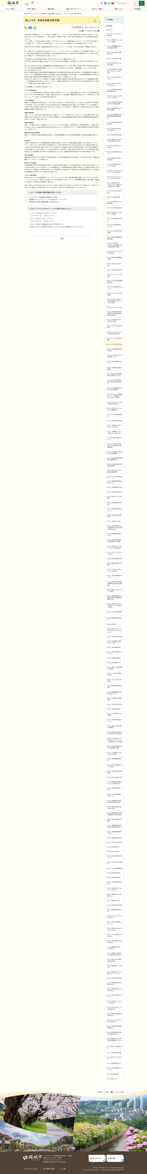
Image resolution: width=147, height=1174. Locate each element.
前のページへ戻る (104, 1092)
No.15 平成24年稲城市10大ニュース (114, 995)
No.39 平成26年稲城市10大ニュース (114, 856)
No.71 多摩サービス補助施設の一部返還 (114, 668)
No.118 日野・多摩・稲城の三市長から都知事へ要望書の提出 (114, 381)
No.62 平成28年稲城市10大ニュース (114, 720)
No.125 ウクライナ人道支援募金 (114, 339)
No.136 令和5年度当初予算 (114, 269)
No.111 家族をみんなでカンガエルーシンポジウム (114, 426)
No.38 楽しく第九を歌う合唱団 (114, 863)
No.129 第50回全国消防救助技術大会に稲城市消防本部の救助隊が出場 (114, 313)
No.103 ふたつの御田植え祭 (114, 476)
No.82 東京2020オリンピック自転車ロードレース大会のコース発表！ (114, 605)
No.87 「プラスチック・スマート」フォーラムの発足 (114, 570)
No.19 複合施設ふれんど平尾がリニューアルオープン (114, 972)
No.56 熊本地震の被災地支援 (114, 759)
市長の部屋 (51, 13)
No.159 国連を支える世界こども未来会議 (114, 129)
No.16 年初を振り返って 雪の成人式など (114, 989)
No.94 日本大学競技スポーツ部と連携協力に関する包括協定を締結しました (114, 527)
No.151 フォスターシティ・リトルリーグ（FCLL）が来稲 (114, 177)
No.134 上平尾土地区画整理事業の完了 (114, 281)
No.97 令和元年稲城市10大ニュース (114, 509)
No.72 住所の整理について (114, 662)
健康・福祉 (51, 9)
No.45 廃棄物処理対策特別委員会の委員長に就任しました (114, 826)
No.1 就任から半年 (112, 1078)
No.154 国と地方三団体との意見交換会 (114, 159)
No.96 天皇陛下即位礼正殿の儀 (114, 515)
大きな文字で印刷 (91, 31)
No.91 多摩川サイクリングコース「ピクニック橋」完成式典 (114, 547)
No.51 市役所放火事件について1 (114, 789)
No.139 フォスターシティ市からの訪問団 (114, 252)
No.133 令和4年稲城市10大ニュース (114, 287)
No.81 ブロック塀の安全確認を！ (114, 612)
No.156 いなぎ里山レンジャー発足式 (114, 146)
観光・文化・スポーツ (73, 9)
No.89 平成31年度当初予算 (114, 558)
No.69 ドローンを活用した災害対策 (114, 680)
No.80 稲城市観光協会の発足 (114, 618)
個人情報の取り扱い (49, 1168)
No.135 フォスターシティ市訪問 (114, 275)
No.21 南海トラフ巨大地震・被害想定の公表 (114, 960)
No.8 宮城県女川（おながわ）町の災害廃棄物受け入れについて (114, 1040)
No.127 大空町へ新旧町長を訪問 (114, 326)
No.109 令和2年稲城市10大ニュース (114, 438)
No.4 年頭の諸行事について (114, 1063)
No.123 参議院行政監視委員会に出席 (114, 349)
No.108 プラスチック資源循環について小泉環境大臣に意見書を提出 (114, 445)
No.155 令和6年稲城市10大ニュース (114, 152)
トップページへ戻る (118, 1092)
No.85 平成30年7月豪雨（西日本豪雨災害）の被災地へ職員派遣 (114, 583)
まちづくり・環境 (97, 9)
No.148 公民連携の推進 (113, 196)
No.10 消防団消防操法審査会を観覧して (114, 1027)
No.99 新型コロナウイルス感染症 (114, 497)
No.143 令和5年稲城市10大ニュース (114, 225)
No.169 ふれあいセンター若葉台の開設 (114, 64)
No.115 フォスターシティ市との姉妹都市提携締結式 (114, 402)
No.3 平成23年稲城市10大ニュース (114, 1068)
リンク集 (63, 1168)
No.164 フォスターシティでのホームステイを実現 (114, 96)
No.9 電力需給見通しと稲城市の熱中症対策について (114, 1033)
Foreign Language (121, 3)
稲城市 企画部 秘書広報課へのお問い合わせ (45, 201)
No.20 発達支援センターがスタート (114, 966)
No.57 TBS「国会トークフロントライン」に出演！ (114, 753)
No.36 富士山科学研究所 (113, 872)
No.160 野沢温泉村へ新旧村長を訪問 (114, 123)
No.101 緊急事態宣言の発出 (114, 487)
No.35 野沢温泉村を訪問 (113, 877)
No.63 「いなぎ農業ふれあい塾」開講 (114, 714)
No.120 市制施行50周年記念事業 (114, 368)
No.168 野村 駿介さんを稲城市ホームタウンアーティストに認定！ (114, 71)
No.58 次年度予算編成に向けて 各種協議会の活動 (114, 747)
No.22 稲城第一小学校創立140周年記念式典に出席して (114, 954)
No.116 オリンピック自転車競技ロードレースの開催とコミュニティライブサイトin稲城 (114, 396)
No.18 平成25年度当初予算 (114, 978)
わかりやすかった (36, 215)
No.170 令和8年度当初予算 (114, 58)
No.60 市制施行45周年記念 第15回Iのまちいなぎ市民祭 (115, 733)
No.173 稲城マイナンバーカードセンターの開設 (114, 40)
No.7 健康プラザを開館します (114, 1047)
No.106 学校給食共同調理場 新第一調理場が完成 (115, 458)
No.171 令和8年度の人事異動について (114, 53)
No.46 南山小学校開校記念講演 (114, 820)
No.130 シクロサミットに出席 (114, 307)
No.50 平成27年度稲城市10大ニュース (114, 795)
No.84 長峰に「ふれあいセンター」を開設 (114, 590)
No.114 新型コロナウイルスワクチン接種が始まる (114, 409)
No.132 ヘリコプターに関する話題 (114, 294)
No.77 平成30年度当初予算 (114, 636)
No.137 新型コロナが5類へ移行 (114, 264)
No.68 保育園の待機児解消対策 (114, 686)
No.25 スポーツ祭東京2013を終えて (114, 935)
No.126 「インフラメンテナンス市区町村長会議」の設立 (114, 333)
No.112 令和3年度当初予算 (114, 420)
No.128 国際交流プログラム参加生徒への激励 (114, 320)
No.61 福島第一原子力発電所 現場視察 (114, 726)
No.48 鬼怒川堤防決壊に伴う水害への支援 (114, 807)
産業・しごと (118, 9)
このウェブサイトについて (30, 1168)
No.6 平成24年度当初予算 (114, 1052)
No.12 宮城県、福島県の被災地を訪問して (114, 1014)
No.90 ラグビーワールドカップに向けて (114, 553)
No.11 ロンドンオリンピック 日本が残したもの (114, 1020)
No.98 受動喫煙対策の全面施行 (114, 503)
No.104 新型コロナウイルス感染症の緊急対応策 (114, 471)
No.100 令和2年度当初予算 (114, 491)
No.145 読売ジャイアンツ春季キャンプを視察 (114, 213)
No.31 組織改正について (113, 900)
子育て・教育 (31, 9)
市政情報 (137, 9)
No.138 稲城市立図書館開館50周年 (114, 258)
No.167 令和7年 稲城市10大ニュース (114, 78)
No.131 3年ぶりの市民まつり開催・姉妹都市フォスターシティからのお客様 (114, 301)
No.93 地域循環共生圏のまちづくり (114, 534)
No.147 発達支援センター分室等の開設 (114, 202)
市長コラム (59, 13)
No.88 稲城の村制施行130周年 (114, 564)
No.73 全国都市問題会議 (113, 658)
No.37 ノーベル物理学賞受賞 (114, 868)
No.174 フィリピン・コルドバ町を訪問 (114, 34)
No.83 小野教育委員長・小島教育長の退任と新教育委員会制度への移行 (114, 597)
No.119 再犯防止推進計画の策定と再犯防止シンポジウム (114, 374)
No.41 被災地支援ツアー (113, 846)
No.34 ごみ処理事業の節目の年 (114, 882)
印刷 (80, 31)
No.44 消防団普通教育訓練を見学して (114, 832)
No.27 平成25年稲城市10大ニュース (114, 923)
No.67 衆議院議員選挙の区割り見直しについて (114, 692)
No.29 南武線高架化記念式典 (114, 910)
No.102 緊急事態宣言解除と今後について (114, 482)
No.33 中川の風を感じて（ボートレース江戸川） (114, 889)
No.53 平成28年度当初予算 (114, 777)
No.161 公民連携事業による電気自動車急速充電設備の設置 (114, 116)
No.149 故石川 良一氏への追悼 (114, 191)
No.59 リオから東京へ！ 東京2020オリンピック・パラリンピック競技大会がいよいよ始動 (114, 740)
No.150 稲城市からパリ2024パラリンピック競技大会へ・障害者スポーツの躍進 (114, 184)
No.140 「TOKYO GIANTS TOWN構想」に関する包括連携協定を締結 (114, 245)
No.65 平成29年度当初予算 (114, 704)
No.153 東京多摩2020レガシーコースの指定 (114, 165)
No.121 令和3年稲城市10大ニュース (114, 362)
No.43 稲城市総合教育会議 (114, 837)
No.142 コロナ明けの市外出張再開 (114, 231)
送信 (62, 238)
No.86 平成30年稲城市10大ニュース (114, 576)
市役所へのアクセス (95, 1158)
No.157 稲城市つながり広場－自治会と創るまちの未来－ (114, 140)
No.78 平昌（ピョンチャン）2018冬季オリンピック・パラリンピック (114, 630)
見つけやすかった (36, 221)
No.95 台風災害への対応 (113, 521)
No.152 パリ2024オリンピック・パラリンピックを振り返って (114, 171)
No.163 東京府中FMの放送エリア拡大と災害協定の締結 (114, 103)
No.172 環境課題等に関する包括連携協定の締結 (114, 47)
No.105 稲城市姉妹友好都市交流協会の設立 (114, 465)
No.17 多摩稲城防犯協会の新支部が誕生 (114, 983)
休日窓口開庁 (112, 1158)
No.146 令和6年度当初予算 (114, 207)
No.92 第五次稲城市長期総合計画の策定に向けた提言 (114, 540)
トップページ (35, 13)
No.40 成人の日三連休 (113, 851)
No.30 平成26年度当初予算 (114, 905)
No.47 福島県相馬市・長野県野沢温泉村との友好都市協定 (114, 813)
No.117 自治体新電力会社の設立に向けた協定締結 (114, 388)
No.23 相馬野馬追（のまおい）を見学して (114, 947)
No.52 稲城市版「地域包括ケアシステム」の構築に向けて (114, 782)
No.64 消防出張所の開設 (113, 708)
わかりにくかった (49, 215)
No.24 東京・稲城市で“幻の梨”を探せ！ (114, 941)
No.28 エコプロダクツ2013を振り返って (114, 916)
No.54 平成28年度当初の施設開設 (114, 772)
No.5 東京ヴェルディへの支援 (114, 1058)
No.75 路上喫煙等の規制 (114, 647)
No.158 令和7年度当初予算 (114, 134)
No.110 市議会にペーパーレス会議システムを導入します (114, 432)
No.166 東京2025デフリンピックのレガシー (114, 84)
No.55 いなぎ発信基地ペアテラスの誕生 (114, 765)
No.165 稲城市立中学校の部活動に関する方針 (114, 90)
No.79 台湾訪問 (111, 624)
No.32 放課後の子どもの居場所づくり (114, 895)
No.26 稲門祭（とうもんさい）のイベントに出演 (114, 929)
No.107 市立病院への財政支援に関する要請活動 (114, 452)
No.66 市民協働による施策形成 (114, 699)
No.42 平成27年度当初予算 (114, 842)
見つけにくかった (49, 221)
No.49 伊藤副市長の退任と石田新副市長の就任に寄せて (114, 801)
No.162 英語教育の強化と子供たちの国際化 (114, 109)
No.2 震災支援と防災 (112, 1074)
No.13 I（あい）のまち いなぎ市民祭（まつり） (114, 1008)
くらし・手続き (10, 9)
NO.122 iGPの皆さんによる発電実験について (114, 356)
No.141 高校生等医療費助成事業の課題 (114, 238)
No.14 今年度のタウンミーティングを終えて (114, 1002)
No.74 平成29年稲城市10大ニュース (114, 652)
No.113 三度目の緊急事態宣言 (114, 415)
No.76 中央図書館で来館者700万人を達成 (114, 642)
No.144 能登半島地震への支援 (114, 219)
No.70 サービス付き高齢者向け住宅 (114, 674)
